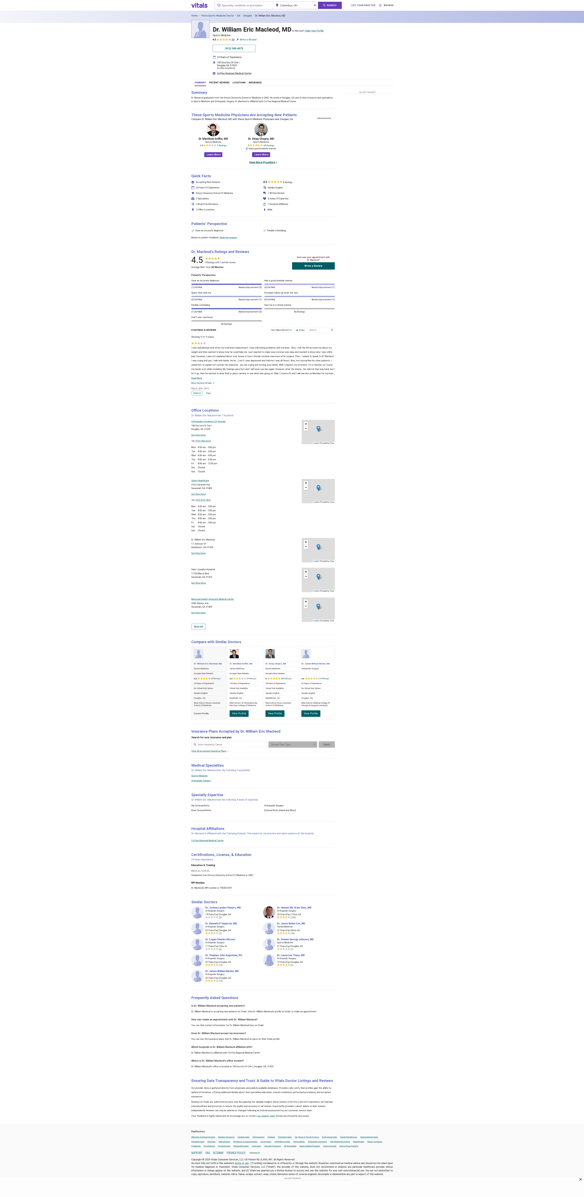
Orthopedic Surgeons (317, 1142)
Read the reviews (228, 237)
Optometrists (299, 1142)
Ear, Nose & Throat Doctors (307, 1137)
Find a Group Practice (348, 1146)
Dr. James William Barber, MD (315, 664)
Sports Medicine (199, 775)
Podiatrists (196, 1146)
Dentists (271, 1137)
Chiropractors (259, 1137)
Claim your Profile (314, 30)
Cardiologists (243, 1137)
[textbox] (244, 5)
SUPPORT (196, 1152)
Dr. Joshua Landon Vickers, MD (223, 907)
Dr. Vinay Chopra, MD (261, 138)
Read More (196, 378)
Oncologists (265, 1142)
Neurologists (224, 1142)
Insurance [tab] (255, 82)
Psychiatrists (209, 1146)
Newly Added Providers (310, 1146)
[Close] (580, 1180)
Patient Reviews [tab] (219, 82)
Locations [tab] (239, 82)
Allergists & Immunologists (203, 1137)
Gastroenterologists (369, 1137)
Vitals (332, 443)
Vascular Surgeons (272, 1146)
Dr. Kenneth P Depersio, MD (221, 923)
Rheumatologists (241, 1146)
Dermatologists (285, 1137)
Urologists (256, 1146)
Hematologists (197, 1142)
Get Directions (198, 435)
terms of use (242, 1163)
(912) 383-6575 (203, 441)
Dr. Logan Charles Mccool (220, 939)
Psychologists (224, 1146)
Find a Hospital (329, 1146)
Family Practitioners (348, 1137)
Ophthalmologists (282, 1142)
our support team (266, 1116)
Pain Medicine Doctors (340, 1142)
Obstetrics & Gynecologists (245, 1142)
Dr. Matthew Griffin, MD (213, 138)
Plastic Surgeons (374, 1142)
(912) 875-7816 (203, 500)
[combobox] (244, 5)
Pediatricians (358, 1142)
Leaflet (316, 443)
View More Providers (262, 162)
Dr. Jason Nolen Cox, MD (291, 923)
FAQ (208, 1152)
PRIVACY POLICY (236, 1152)
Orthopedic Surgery (201, 780)
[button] (318, 429)
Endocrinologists (329, 1137)
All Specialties (290, 1146)
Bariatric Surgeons (226, 1137)
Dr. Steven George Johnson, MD (295, 939)
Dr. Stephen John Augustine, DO (223, 955)
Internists (211, 1142)
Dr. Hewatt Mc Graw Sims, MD (294, 907)
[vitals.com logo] (199, 5)
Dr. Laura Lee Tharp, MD (291, 955)
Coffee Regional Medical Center (234, 73)
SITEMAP (218, 1152)
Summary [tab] (200, 82)
